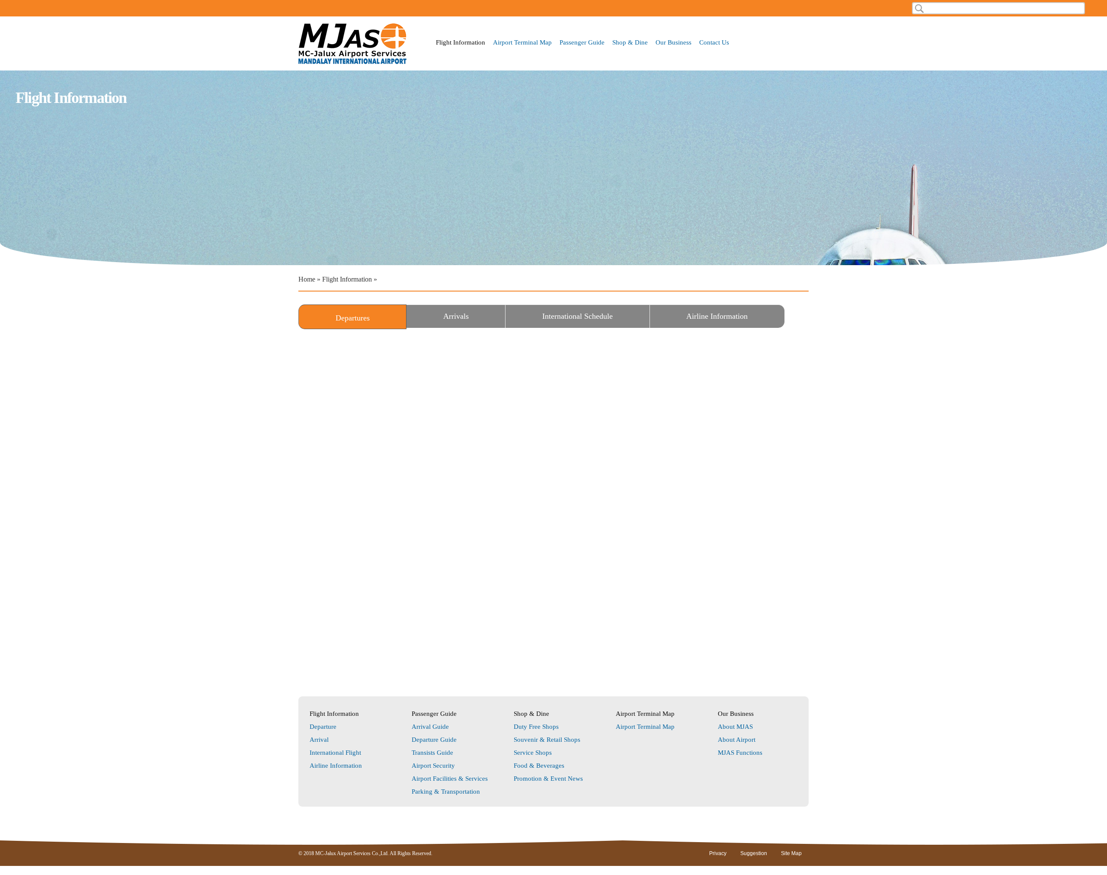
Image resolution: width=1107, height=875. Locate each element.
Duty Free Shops (536, 726)
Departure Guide (434, 739)
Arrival (319, 739)
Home (306, 279)
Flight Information (460, 42)
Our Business (673, 42)
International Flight (335, 752)
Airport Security (433, 765)
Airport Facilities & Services (450, 778)
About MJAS (735, 726)
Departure (323, 726)
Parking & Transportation (446, 791)
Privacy (717, 853)
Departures (370, 318)
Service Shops (533, 752)
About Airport (736, 739)
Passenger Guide (582, 42)
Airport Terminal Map (522, 42)
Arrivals (456, 316)
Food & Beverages (539, 765)
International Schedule (577, 316)
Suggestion (753, 853)
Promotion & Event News (548, 778)
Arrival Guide (430, 726)
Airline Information (717, 316)
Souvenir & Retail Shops (547, 739)
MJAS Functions (740, 752)
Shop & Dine (630, 42)
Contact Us (714, 42)
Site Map (791, 853)
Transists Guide (432, 752)
